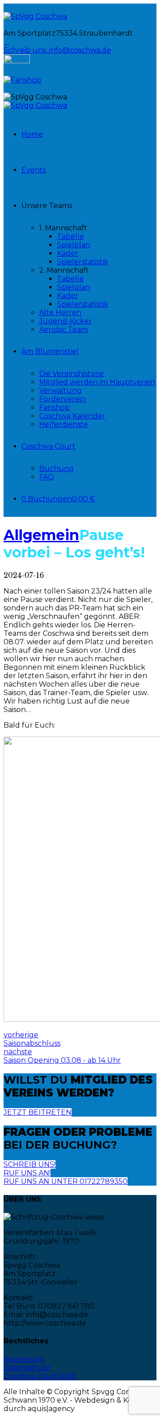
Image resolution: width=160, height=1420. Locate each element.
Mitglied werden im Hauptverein (97, 382)
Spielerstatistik (82, 262)
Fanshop (54, 407)
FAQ (46, 477)
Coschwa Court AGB (40, 1376)
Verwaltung (60, 390)
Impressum (24, 1359)
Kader (67, 253)
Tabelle (70, 236)
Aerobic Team (63, 329)
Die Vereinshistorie (71, 373)
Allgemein (41, 535)
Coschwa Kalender (72, 416)
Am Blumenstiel (50, 351)
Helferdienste (63, 424)
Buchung (56, 468)
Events (33, 170)
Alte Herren (60, 312)
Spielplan (73, 245)
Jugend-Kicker (65, 321)
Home (32, 134)
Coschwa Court (48, 446)
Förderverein (62, 399)
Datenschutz (27, 1367)
